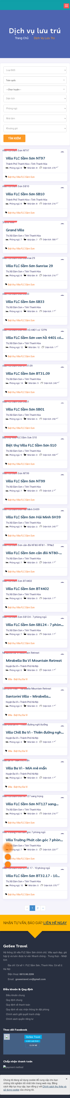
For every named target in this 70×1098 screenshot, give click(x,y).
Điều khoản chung (15, 995)
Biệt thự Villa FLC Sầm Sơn (21, 177)
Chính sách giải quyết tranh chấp (23, 1014)
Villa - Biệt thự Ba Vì (18, 679)
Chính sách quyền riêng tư (19, 1018)
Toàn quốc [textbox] (11, 80)
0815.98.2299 (27, 974)
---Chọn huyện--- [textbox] (13, 89)
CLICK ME (33, 1045)
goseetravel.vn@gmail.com (30, 979)
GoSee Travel (33, 1036)
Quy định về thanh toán (18, 1004)
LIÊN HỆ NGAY (55, 923)
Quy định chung (14, 999)
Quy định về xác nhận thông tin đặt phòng (27, 1009)
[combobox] (35, 80)
